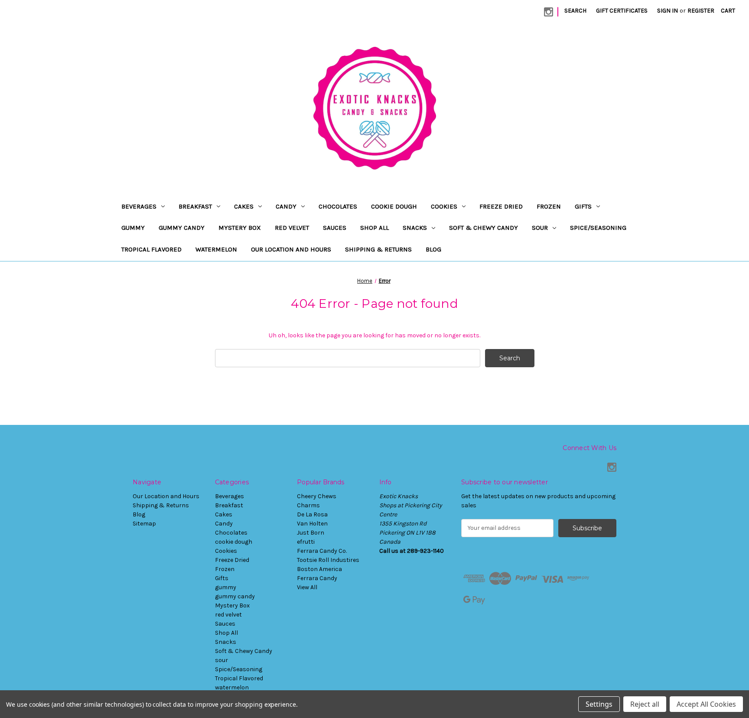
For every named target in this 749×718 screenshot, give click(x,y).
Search (575, 10)
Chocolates (338, 206)
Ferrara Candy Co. (322, 551)
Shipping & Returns (378, 249)
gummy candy (182, 228)
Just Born (310, 532)
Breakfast (195, 206)
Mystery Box (239, 228)
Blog (433, 249)
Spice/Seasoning (598, 228)
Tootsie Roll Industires (328, 560)
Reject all (644, 704)
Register (700, 10)
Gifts (583, 206)
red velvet (292, 228)
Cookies (444, 206)
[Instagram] (548, 11)
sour (540, 228)
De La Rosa (312, 514)
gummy (133, 228)
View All (307, 587)
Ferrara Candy (317, 578)
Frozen (549, 206)
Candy (286, 206)
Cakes (244, 206)
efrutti (306, 541)
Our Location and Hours (291, 249)
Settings (599, 704)
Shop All (374, 228)
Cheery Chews (316, 496)
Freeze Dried (501, 206)
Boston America (319, 569)
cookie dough (394, 206)
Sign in (667, 10)
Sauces (334, 228)
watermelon (216, 249)
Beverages (138, 206)
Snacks (415, 228)
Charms (308, 505)
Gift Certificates (622, 10)
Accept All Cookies (706, 704)
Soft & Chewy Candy (483, 228)
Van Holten (312, 523)
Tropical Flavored (151, 249)
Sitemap (144, 523)
